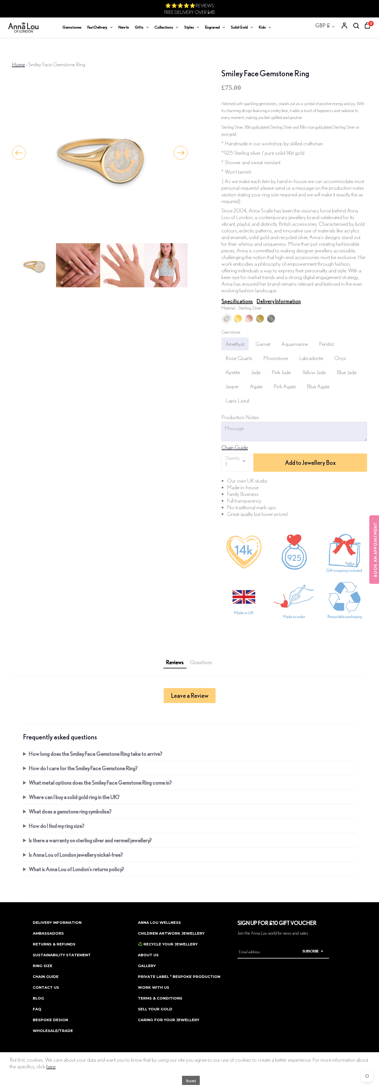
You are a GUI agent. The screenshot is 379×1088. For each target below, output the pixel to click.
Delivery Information (279, 301)
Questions (201, 662)
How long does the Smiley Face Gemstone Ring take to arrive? (95, 753)
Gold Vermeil (238, 319)
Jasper (232, 386)
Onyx (340, 358)
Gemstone (230, 331)
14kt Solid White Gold (271, 319)
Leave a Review (189, 695)
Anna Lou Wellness (159, 922)
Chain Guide (234, 447)
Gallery (147, 965)
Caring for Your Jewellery (168, 1020)
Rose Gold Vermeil (249, 319)
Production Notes (240, 417)
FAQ (37, 1009)
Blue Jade (347, 372)
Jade (256, 372)
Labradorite (311, 358)
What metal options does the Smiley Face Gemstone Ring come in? (100, 782)
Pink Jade (281, 372)
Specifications (237, 301)
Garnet (263, 344)
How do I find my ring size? (56, 826)
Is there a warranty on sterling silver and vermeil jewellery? (90, 840)
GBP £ (322, 25)
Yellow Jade (314, 372)
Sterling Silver (226, 318)
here (50, 1066)
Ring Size (42, 965)
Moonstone (275, 358)
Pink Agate (285, 386)
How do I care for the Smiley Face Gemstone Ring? (83, 768)
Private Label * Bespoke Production (179, 976)
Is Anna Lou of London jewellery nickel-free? (76, 854)
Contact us (46, 987)
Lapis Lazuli (237, 400)
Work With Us (153, 987)
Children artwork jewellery (171, 933)
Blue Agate (318, 386)
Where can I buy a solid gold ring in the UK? (74, 797)
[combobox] (235, 462)
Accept (191, 1080)
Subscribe (310, 951)
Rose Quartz (239, 358)
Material (241, 307)
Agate (256, 386)
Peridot (326, 344)
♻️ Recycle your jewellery (168, 944)
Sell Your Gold (155, 1009)
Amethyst (235, 344)
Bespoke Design (50, 1020)
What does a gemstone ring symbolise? (70, 811)
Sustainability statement (62, 955)
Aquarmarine (294, 344)
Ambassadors (48, 933)
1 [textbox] (226, 464)
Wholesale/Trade (53, 1030)
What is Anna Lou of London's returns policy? (76, 869)
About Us (148, 955)
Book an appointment (375, 549)
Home (18, 64)
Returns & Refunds (54, 944)
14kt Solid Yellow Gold (260, 319)
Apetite (233, 372)
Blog (38, 998)
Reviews (175, 662)
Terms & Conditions (160, 998)
